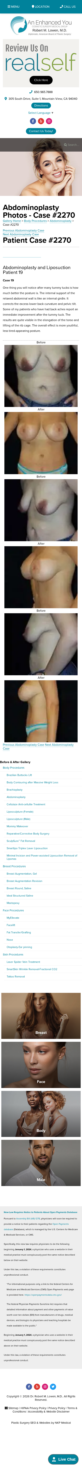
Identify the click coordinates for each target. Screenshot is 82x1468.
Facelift (11, 925)
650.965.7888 (43, 92)
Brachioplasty (15, 789)
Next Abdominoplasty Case (21, 234)
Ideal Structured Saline (20, 895)
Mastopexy (13, 903)
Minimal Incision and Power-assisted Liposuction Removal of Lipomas (42, 857)
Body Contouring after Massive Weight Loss (32, 782)
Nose (10, 939)
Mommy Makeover (17, 826)
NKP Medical (63, 1422)
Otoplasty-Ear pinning (19, 947)
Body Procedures (35, 221)
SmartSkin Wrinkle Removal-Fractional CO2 (32, 969)
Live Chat (67, 1459)
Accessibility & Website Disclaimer (49, 1411)
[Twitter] (53, 1387)
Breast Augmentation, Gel (22, 873)
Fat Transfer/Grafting (19, 932)
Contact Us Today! (41, 131)
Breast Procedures (14, 866)
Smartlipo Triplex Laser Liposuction (27, 848)
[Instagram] (49, 121)
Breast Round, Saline (19, 888)
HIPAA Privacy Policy (33, 1408)
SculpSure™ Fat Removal (21, 841)
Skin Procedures (13, 954)
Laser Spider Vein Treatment (23, 962)
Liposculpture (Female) (20, 811)
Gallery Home (12, 221)
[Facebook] (33, 121)
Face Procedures (13, 910)
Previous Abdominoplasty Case (23, 230)
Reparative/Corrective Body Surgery (28, 833)
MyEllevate (13, 917)
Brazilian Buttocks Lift (19, 775)
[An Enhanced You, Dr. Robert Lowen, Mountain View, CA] (41, 26)
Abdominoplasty (61, 221)
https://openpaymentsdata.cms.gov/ (43, 1295)
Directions (41, 105)
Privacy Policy (56, 1408)
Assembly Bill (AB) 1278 (28, 1218)
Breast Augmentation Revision (24, 881)
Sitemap (13, 1408)
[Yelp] (41, 121)
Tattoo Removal (16, 976)
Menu (14, 7)
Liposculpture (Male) (18, 819)
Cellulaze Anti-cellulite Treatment (26, 804)
